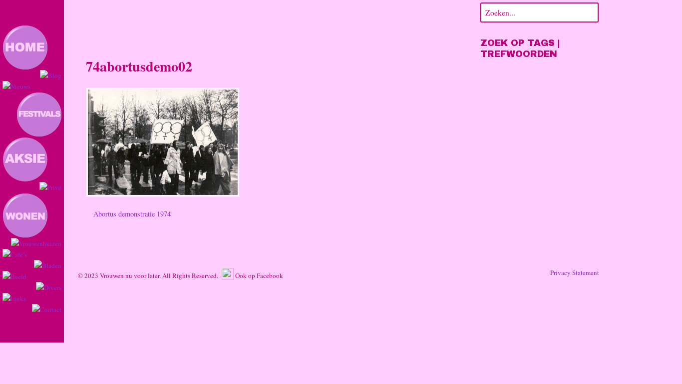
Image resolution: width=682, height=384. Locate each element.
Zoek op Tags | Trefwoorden (520, 48)
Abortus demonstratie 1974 (131, 213)
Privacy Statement (574, 272)
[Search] (589, 11)
